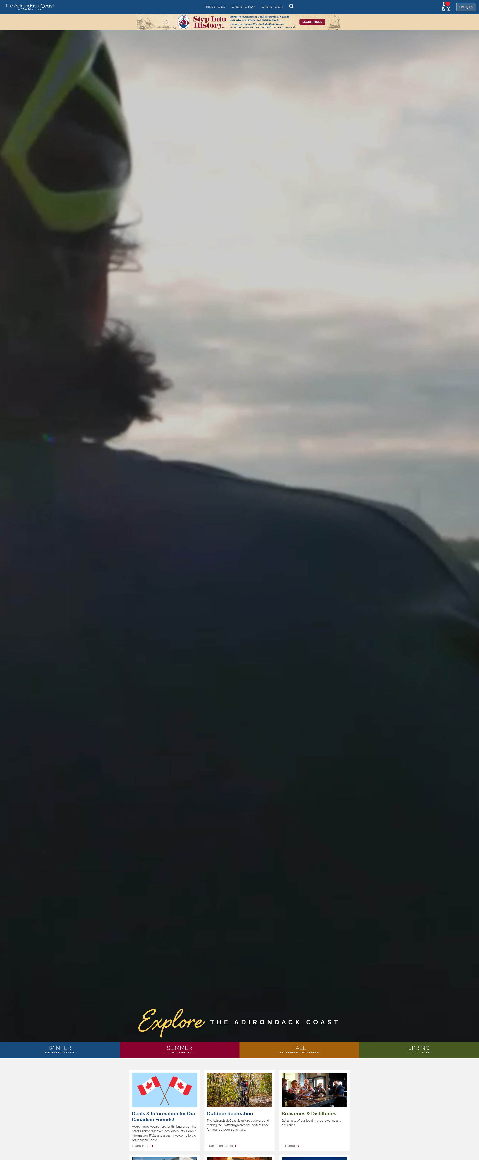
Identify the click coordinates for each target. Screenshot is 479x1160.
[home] (28, 7)
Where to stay (243, 6)
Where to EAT (272, 6)
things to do (214, 6)
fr (466, 7)
